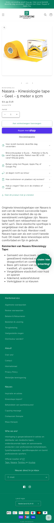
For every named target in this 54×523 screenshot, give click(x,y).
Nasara (14, 462)
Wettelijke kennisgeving (15, 378)
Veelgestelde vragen (14, 333)
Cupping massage (13, 411)
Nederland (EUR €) (26, 504)
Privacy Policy (11, 372)
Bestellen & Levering (14, 322)
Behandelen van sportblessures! (19, 405)
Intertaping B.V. (29, 521)
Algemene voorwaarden (15, 305)
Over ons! (9, 355)
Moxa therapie (11, 422)
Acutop (32, 462)
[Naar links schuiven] (21, 83)
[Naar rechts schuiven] (32, 83)
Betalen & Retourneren (15, 316)
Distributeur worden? (14, 339)
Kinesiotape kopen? (13, 399)
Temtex (21, 462)
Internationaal (11, 366)
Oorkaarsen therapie (14, 416)
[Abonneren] (46, 477)
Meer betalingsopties (27, 137)
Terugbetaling (11, 328)
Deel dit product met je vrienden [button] (19, 195)
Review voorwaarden (14, 310)
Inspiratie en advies (13, 394)
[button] (3, 15)
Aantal (4, 109)
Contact (8, 361)
